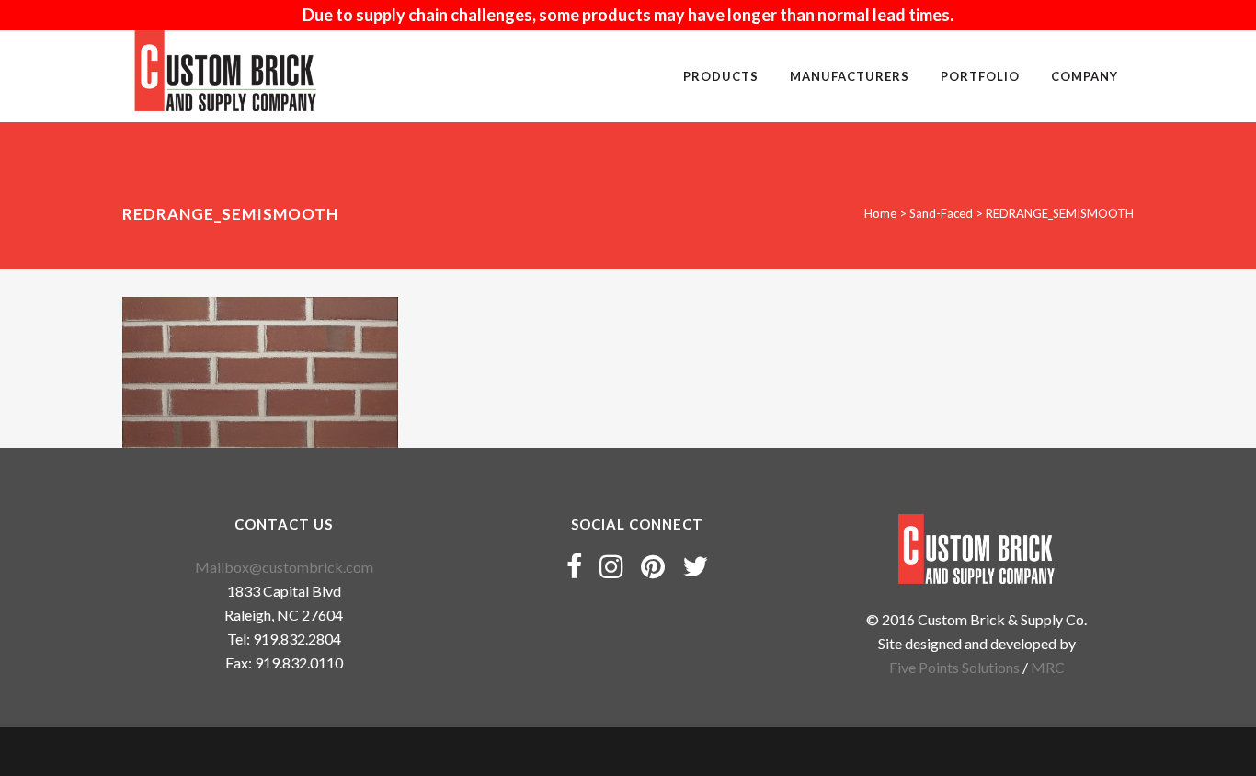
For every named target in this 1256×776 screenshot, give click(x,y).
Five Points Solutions (954, 667)
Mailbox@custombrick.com (284, 567)
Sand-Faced (941, 213)
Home (880, 213)
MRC (1048, 667)
